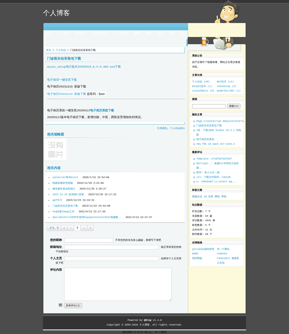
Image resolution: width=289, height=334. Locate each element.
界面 (223, 196)
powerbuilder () (229, 90)
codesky (222, 253)
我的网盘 (197, 258)
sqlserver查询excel (65, 177)
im (205, 196)
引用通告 (162, 128)
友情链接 (197, 242)
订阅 (172, 33)
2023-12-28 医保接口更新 (68, 194)
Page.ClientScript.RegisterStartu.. (221, 121)
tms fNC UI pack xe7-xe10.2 (215, 144)
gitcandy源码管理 (203, 249)
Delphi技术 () (202, 86)
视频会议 (197, 196)
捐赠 (137, 33)
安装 (210, 196)
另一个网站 (223, 249)
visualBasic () (203, 90)
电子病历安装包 (205, 139)
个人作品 (63, 33)
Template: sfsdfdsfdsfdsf (214, 158)
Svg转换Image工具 (63, 211)
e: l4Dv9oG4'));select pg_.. (216, 181)
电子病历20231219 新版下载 (66, 94)
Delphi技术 (99, 33)
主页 (48, 33)
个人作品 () (201, 81)
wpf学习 (57, 200)
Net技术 (80, 33)
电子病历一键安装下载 (62, 80)
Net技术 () (225, 81)
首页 (48, 50)
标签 (149, 33)
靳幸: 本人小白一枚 (208, 172)
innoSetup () (226, 86)
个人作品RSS (177, 128)
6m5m (195, 253)
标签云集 (197, 190)
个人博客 (144, 324)
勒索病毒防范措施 (62, 183)
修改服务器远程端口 (63, 188)
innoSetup (120, 33)
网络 (217, 196)
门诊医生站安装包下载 (65, 205)
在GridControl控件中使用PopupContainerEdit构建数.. (86, 217)
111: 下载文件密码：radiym (213, 177)
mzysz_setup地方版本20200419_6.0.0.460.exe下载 (84, 66)
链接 (160, 33)
